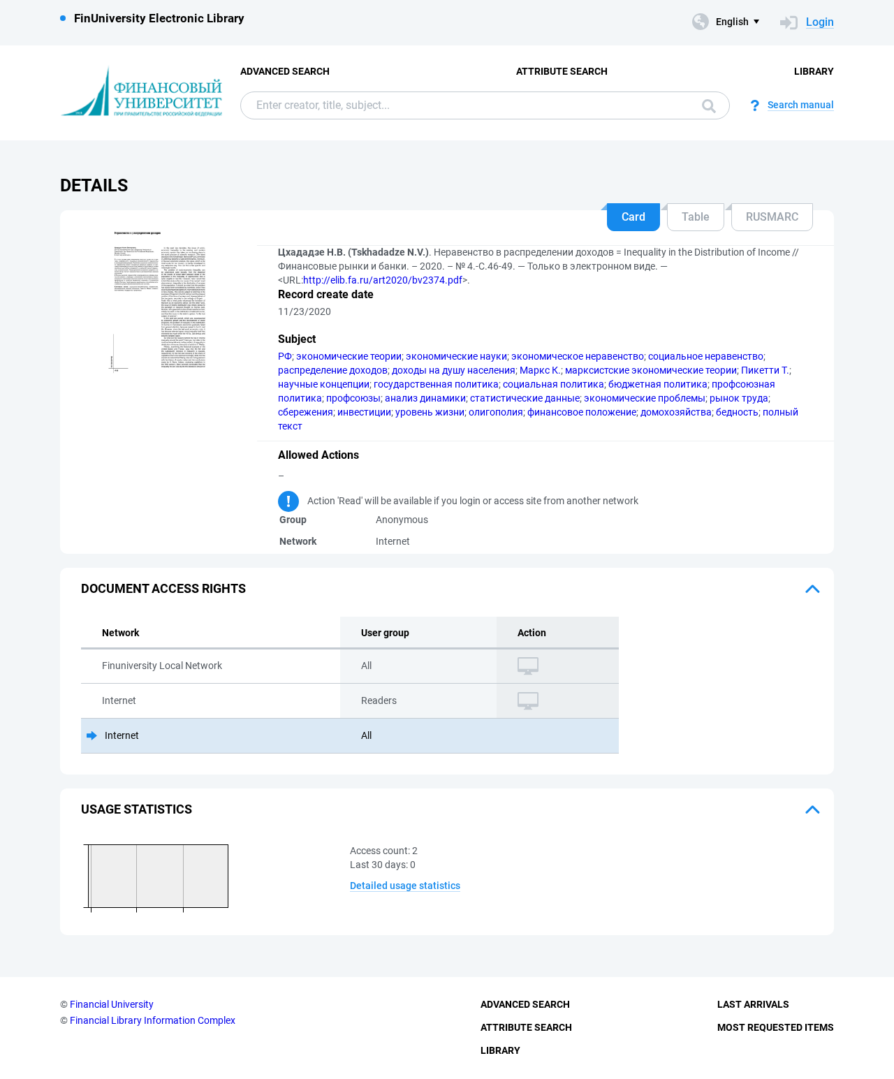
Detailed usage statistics (405, 885)
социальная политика (553, 384)
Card (633, 216)
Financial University (112, 1004)
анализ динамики (425, 398)
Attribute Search (562, 71)
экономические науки (456, 356)
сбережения (305, 412)
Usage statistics (136, 809)
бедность (737, 412)
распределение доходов (333, 370)
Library (814, 71)
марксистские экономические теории (651, 370)
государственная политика (436, 384)
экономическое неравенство (577, 356)
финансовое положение (581, 412)
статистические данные (525, 398)
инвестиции (364, 412)
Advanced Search (285, 71)
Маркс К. (540, 370)
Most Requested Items (775, 1027)
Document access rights (163, 588)
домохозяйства (676, 412)
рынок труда (739, 398)
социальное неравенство (705, 356)
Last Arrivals (753, 1004)
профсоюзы (353, 398)
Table (696, 216)
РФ (285, 356)
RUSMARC (772, 216)
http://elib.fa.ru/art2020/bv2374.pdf (382, 280)
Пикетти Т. (765, 370)
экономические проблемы (644, 398)
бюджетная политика (658, 384)
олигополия (496, 412)
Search (705, 105)
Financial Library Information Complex (152, 1020)
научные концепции (323, 384)
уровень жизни (429, 412)
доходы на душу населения (453, 370)
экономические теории (349, 356)
